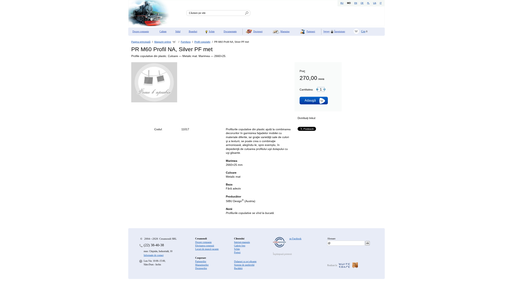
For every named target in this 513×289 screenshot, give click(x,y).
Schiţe (212, 31)
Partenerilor (200, 261)
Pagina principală (140, 42)
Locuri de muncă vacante (207, 249)
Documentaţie (230, 31)
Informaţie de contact (154, 255)
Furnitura (186, 42)
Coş (363, 31)
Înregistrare (339, 31)
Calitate (163, 31)
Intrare (326, 31)
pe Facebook (295, 238)
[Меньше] (317, 89)
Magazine (285, 31)
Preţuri (237, 252)
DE (362, 3)
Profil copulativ (202, 42)
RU (341, 3)
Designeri (258, 31)
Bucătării (238, 268)
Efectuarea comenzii (204, 245)
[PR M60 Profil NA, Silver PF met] (154, 102)
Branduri (193, 31)
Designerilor (201, 268)
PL (368, 3)
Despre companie (140, 31)
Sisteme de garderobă (244, 265)
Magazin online (162, 42)
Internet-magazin (242, 242)
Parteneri (311, 31)
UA (374, 3)
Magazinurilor (202, 265)
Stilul (177, 31)
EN (355, 3)
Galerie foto (239, 245)
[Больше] (324, 89)
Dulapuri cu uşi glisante (245, 261)
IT (381, 3)
